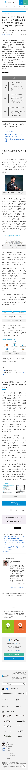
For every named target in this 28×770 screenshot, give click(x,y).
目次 (14, 78)
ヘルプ (7, 742)
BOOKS (18, 707)
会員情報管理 (9, 746)
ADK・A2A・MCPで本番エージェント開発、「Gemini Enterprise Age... (14, 537)
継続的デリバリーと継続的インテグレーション (18, 101)
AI (6, 6)
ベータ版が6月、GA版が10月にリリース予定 (18, 112)
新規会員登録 (14, 654)
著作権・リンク (9, 744)
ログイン (15, 658)
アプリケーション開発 (15, 6)
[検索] (3, 6)
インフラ (25, 6)
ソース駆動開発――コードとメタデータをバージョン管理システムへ (18, 88)
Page (5, 98)
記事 (17, 700)
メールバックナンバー (14, 650)
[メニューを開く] (2, 2)
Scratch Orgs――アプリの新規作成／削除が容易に (17, 97)
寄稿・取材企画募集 (8, 693)
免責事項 (8, 748)
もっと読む (6, 551)
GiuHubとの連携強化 (17, 115)
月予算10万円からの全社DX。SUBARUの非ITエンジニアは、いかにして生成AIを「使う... (14, 542)
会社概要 (8, 750)
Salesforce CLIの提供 (17, 94)
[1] (12, 223)
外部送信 (8, 758)
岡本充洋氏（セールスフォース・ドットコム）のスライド (15, 135)
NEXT (23, 510)
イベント (4, 707)
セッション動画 (9, 131)
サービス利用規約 (10, 753)
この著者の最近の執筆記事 (16, 587)
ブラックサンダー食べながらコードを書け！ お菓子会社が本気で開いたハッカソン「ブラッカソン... (14, 547)
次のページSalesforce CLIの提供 (14, 503)
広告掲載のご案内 (21, 693)
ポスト (5, 72)
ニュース (4, 700)
